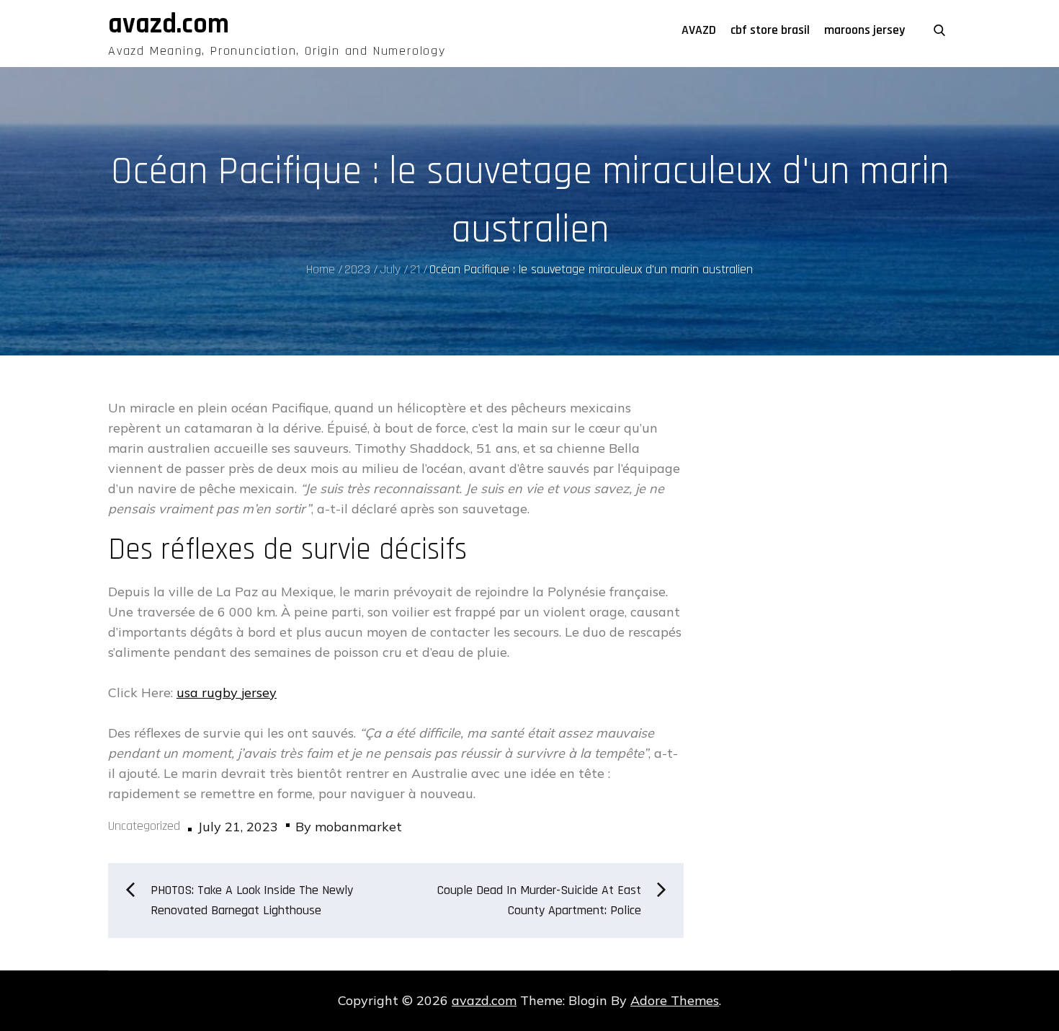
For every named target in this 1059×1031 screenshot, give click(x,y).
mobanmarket (358, 826)
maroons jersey (864, 30)
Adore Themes (674, 1000)
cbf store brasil (770, 30)
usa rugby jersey (226, 692)
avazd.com (168, 24)
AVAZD (699, 30)
